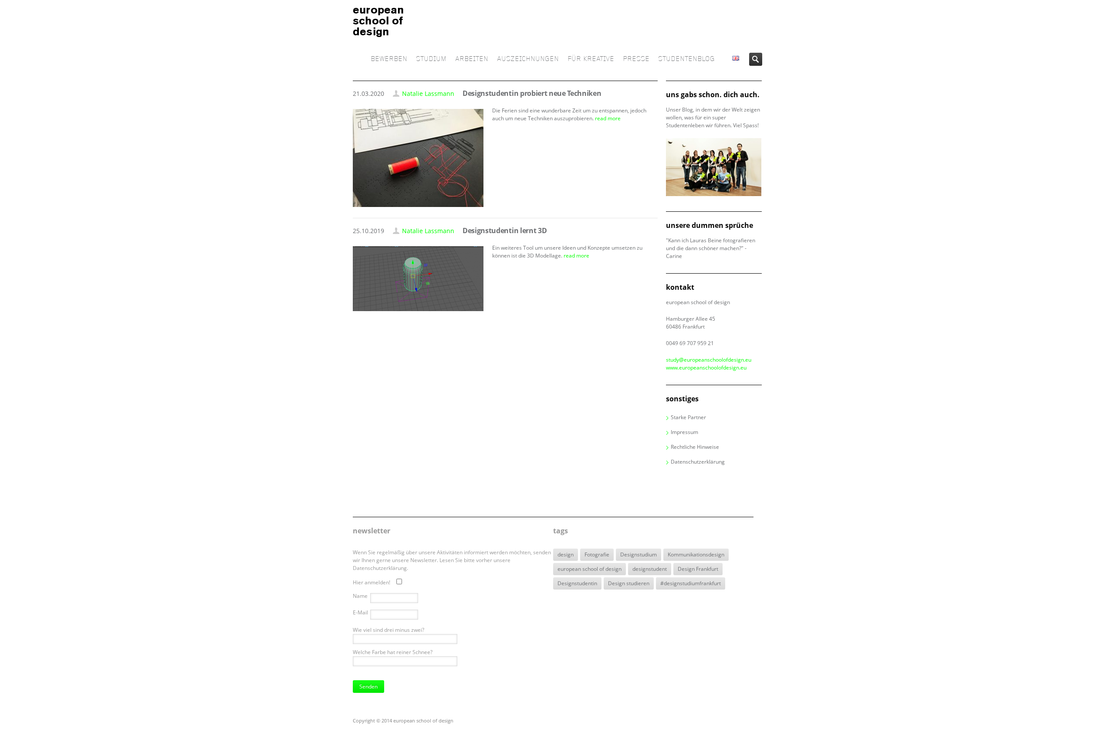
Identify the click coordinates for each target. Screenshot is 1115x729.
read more (608, 118)
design (566, 554)
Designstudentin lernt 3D (505, 230)
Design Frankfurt (698, 569)
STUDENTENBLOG (686, 59)
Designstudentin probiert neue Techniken (532, 93)
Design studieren (628, 583)
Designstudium (638, 554)
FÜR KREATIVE (591, 59)
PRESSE (636, 59)
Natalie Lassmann (428, 93)
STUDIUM (431, 59)
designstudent (649, 569)
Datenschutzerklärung (698, 461)
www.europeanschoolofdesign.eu (706, 367)
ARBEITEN (471, 59)
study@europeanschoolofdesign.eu (708, 359)
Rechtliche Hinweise (695, 447)
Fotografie (597, 554)
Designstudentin (577, 583)
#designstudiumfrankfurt (690, 583)
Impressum (684, 432)
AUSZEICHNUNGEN (528, 59)
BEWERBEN (389, 59)
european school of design (590, 569)
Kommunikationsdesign (696, 554)
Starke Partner (688, 417)
